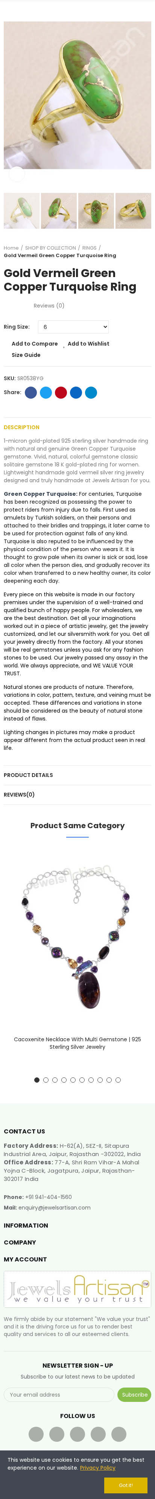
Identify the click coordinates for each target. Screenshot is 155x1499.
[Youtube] (77, 1434)
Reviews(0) (19, 794)
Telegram (91, 393)
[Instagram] (118, 1434)
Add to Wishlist (88, 343)
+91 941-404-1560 (48, 1197)
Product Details (28, 775)
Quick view (132, 890)
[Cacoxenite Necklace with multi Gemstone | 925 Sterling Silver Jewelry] (77, 938)
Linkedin (76, 393)
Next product (145, 252)
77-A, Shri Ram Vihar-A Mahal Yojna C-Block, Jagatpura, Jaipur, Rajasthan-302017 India (72, 1170)
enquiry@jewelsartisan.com (54, 1207)
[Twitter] (56, 1434)
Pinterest (61, 393)
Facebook (31, 393)
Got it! (126, 1485)
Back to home (136, 252)
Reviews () (49, 305)
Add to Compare (35, 343)
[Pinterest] (98, 1434)
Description (22, 427)
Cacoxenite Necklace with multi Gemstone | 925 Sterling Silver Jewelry (77, 1043)
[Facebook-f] (36, 1434)
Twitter (46, 393)
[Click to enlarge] (16, 173)
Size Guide (26, 355)
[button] (11, 95)
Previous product (126, 252)
